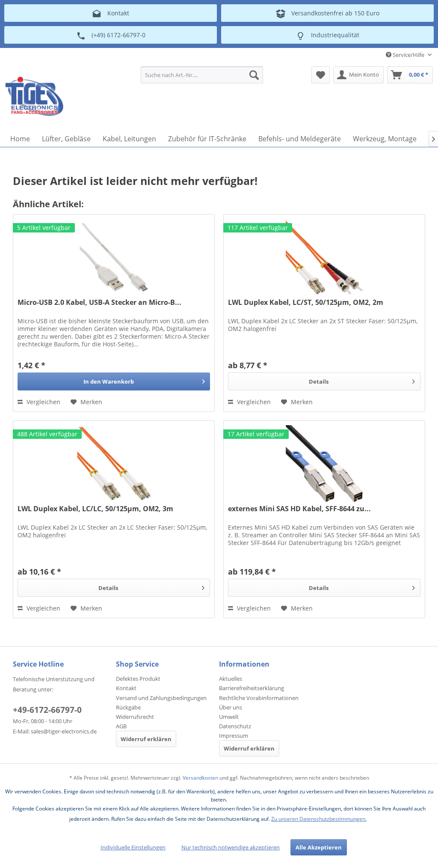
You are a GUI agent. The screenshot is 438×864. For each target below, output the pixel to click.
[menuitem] (202, 74)
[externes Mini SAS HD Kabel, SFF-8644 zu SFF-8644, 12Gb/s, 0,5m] (324, 463)
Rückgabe (128, 707)
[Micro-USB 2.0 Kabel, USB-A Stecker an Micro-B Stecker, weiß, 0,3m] (114, 257)
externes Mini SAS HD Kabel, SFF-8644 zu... (299, 508)
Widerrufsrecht (135, 717)
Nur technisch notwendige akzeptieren (230, 847)
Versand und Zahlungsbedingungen (161, 698)
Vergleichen (42, 402)
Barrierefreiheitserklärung (251, 688)
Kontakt (126, 688)
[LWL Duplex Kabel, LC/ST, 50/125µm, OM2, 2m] (324, 257)
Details (318, 381)
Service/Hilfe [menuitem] (408, 55)
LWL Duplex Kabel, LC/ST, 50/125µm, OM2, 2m (305, 302)
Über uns (230, 707)
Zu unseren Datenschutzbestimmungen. (319, 818)
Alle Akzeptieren (319, 847)
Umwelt (229, 717)
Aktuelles (230, 678)
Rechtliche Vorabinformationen (259, 698)
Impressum (233, 735)
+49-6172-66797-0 (47, 709)
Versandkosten (200, 777)
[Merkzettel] (320, 74)
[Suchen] (254, 74)
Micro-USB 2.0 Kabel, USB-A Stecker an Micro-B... (99, 302)
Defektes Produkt (138, 678)
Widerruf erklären (146, 739)
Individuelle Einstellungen (133, 847)
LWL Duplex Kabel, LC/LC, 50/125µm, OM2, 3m (95, 508)
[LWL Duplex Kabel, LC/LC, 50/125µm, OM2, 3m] (114, 463)
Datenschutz (235, 726)
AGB (121, 726)
